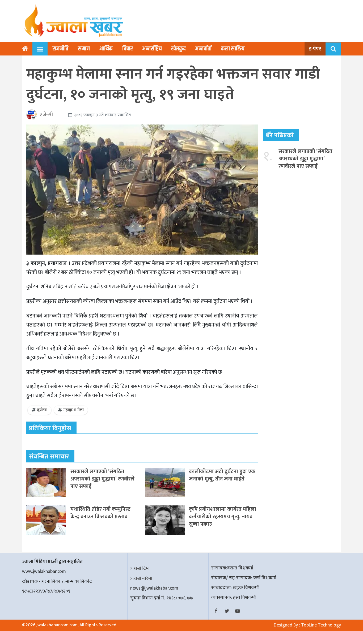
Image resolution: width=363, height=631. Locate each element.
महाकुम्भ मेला (73, 410)
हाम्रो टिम (141, 568)
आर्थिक (106, 48)
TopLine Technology (321, 625)
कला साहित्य (232, 48)
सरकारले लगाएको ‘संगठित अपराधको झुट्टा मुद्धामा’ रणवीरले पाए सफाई (102, 479)
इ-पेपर (315, 48)
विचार (127, 48)
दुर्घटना (42, 410)
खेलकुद (178, 48)
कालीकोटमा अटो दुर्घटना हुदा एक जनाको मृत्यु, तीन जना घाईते (222, 475)
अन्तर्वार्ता (203, 48)
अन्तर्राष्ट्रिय (152, 48)
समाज (84, 48)
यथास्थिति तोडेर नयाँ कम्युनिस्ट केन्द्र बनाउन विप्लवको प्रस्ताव (100, 513)
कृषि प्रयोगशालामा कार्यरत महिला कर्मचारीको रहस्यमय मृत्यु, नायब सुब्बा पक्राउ (222, 517)
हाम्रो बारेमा (142, 578)
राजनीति (60, 48)
